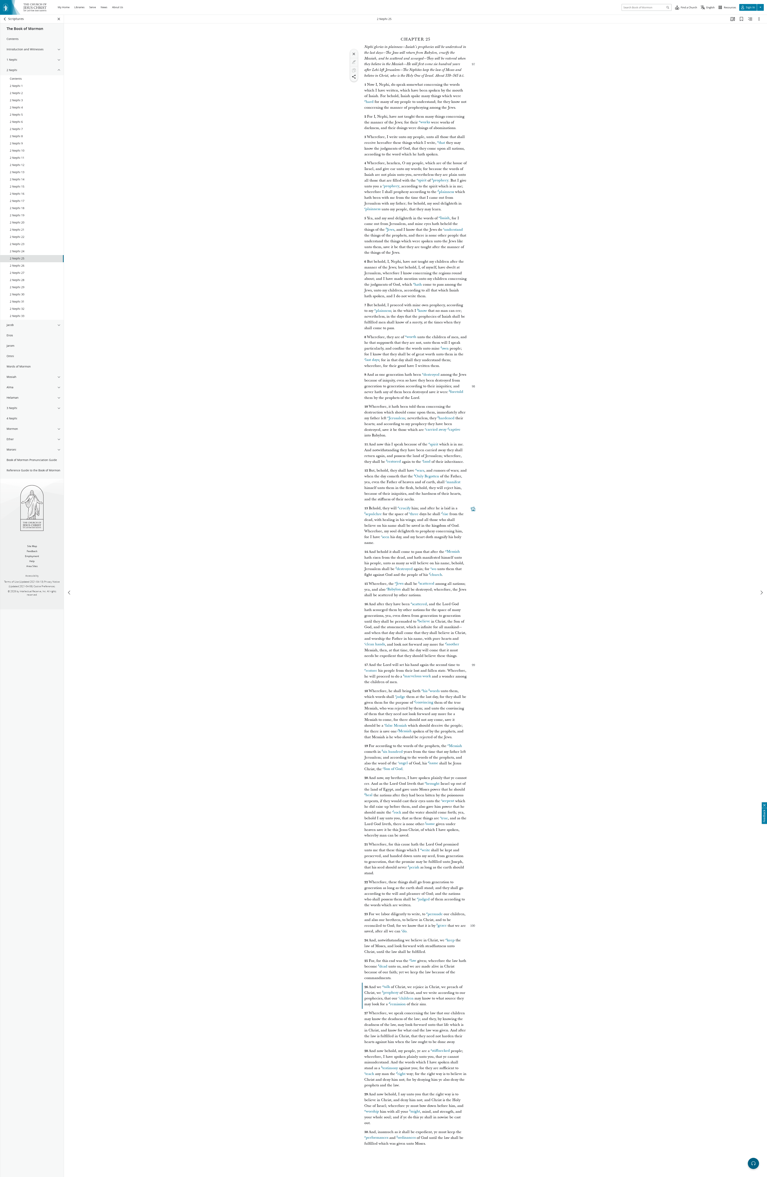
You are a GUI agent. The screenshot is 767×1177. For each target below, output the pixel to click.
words (435, 690)
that (442, 142)
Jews (390, 229)
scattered (426, 583)
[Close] (354, 54)
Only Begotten (427, 476)
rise (445, 514)
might (415, 1111)
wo (433, 568)
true (444, 818)
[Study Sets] (733, 19)
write (426, 850)
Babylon (394, 589)
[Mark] (354, 62)
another (452, 644)
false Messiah (396, 725)
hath (418, 284)
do (404, 931)
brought (432, 783)
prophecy (440, 180)
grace (442, 925)
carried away (436, 429)
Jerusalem (397, 418)
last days (372, 360)
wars (420, 470)
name (433, 763)
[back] (5, 19)
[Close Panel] (59, 19)
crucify (404, 508)
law (413, 960)
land (426, 461)
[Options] (759, 19)
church (436, 574)
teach (369, 1073)
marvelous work (417, 676)
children (406, 998)
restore (371, 670)
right (401, 1073)
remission (398, 1004)
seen (385, 536)
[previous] (70, 593)
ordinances (407, 1137)
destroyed (431, 374)
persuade (435, 914)
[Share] (354, 77)
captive (454, 429)
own (445, 348)
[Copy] (354, 70)
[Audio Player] (753, 1163)
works (425, 122)
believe (424, 621)
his (425, 690)
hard (370, 101)
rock (397, 812)
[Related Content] (750, 19)
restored (394, 461)
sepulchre (374, 514)
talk (387, 986)
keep (451, 940)
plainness (446, 191)
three (414, 514)
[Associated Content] (473, 509)
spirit (422, 180)
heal (369, 795)
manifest (453, 482)
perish (414, 867)
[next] (761, 593)
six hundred (393, 751)
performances (377, 1137)
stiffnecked (441, 1050)
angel (403, 763)
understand (453, 229)
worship (372, 1111)
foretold (456, 391)
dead (383, 966)
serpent (448, 801)
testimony (390, 1068)
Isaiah (445, 218)
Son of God (393, 769)
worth (411, 337)
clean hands (375, 644)
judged (424, 899)
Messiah (453, 551)
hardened (446, 418)
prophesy (390, 992)
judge (400, 696)
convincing (424, 702)
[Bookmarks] (741, 19)
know (422, 310)
